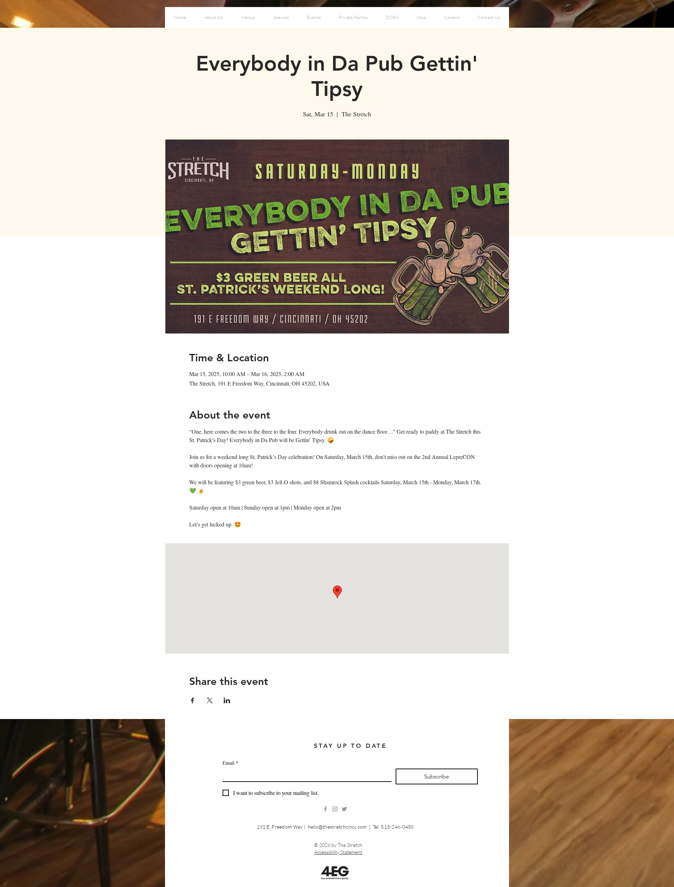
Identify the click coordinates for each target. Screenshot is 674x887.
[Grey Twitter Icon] (344, 808)
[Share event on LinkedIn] (227, 700)
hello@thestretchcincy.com (337, 827)
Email (230, 763)
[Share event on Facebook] (192, 700)
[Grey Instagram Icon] (334, 808)
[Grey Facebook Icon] (325, 808)
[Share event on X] (209, 700)
